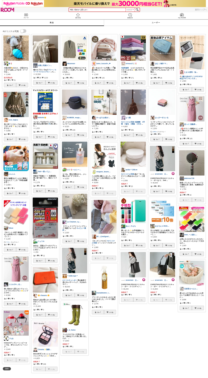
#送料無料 (125, 68)
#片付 (139, 124)
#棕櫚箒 (137, 122)
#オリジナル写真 (127, 122)
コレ (10, 85)
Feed (26, 15)
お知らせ (130, 15)
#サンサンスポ (189, 78)
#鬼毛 (127, 124)
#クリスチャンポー (70, 280)
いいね (23, 85)
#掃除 (133, 124)
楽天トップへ (201, 9)
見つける (78, 15)
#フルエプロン (44, 72)
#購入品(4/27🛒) (188, 77)
